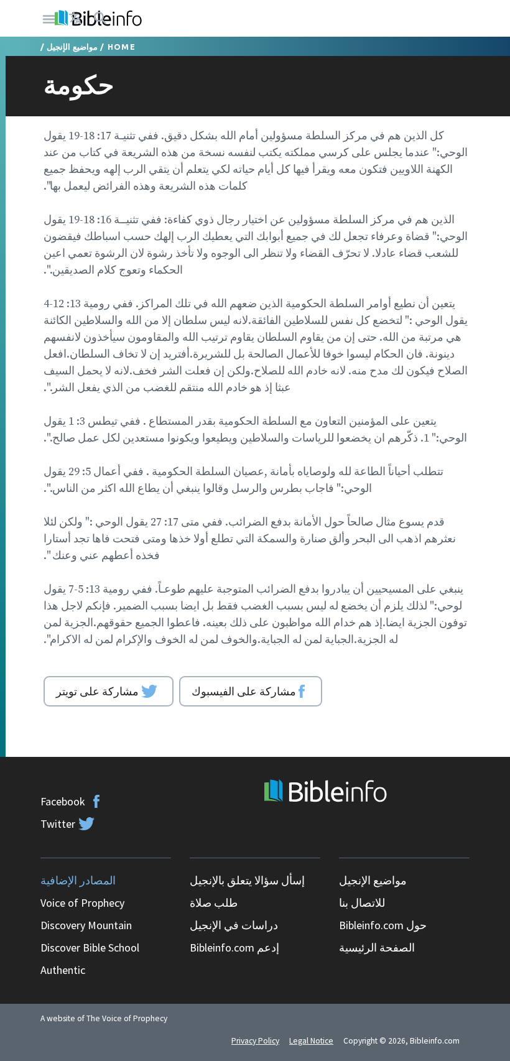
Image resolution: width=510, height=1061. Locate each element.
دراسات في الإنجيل (234, 925)
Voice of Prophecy (82, 903)
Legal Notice (311, 1041)
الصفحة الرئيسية (377, 947)
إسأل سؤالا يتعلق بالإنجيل (247, 880)
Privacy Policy (255, 1041)
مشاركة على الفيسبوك (244, 691)
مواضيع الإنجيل (72, 46)
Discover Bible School (89, 947)
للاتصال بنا (362, 903)
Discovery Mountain (86, 925)
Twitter (57, 824)
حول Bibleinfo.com (383, 925)
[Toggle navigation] (49, 18)
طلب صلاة (214, 903)
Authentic (62, 970)
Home (122, 46)
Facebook (62, 801)
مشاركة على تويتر (97, 691)
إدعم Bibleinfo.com (234, 947)
